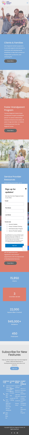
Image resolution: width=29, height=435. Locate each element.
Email (6, 200)
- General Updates (12, 224)
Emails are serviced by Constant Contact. (14, 241)
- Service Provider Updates (15, 231)
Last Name (8, 214)
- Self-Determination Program (15, 228)
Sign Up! (14, 245)
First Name (8, 207)
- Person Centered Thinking (15, 226)
